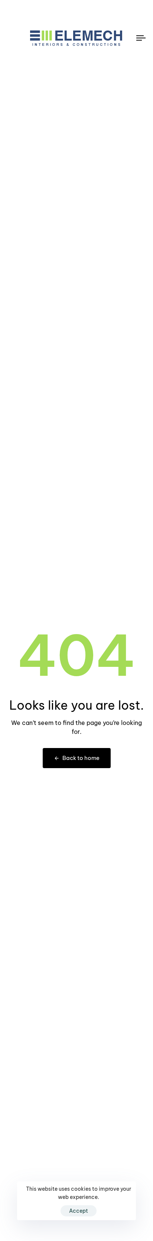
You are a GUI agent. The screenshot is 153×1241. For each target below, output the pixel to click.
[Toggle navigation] (123, 38)
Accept (78, 1210)
